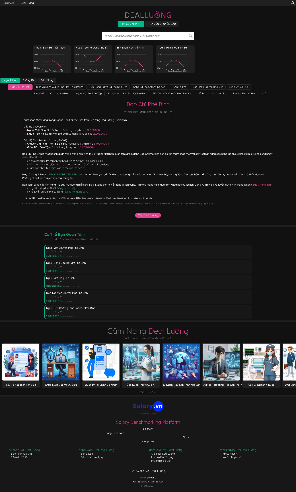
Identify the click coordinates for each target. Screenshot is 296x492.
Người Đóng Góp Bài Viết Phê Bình (66, 262)
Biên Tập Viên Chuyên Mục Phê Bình (67, 292)
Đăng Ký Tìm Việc (66, 188)
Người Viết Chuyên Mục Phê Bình (65, 247)
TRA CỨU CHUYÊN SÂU (63, 174)
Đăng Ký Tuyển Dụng (76, 191)
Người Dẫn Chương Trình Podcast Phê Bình (70, 308)
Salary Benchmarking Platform (148, 422)
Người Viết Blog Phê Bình (60, 277)
